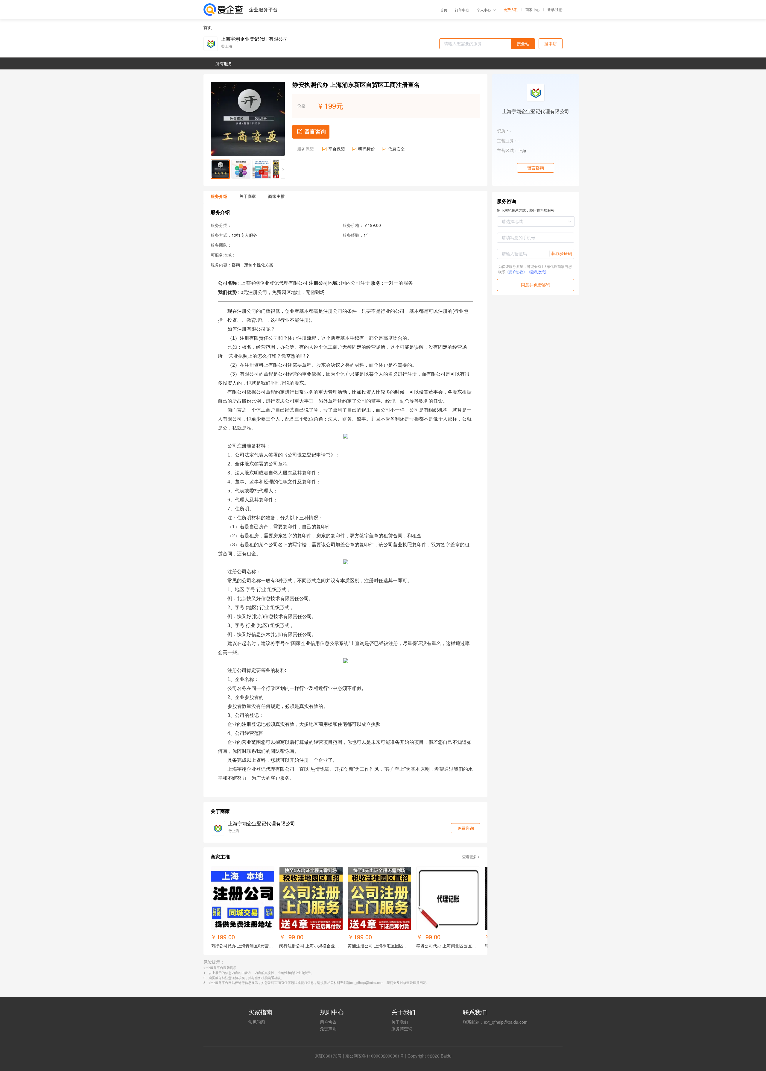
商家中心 (532, 9)
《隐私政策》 (537, 271)
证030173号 (330, 1056)
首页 (443, 10)
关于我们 (399, 1022)
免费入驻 (511, 9)
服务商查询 (401, 1028)
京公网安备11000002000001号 (374, 1056)
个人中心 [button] (484, 9)
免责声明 (328, 1028)
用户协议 (328, 1022)
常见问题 (256, 1022)
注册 (559, 9)
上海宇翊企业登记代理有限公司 (254, 39)
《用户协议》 (516, 271)
